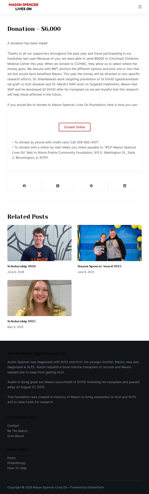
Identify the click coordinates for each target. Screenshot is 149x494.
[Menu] (140, 7)
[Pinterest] (91, 186)
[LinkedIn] (125, 186)
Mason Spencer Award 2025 (99, 266)
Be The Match (17, 431)
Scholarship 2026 (21, 266)
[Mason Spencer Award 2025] (109, 243)
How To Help (17, 468)
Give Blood (15, 436)
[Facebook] (24, 186)
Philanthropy (16, 463)
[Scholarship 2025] (39, 298)
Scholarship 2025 (21, 321)
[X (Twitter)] (58, 186)
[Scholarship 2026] (39, 243)
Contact (13, 426)
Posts (11, 458)
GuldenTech (95, 487)
